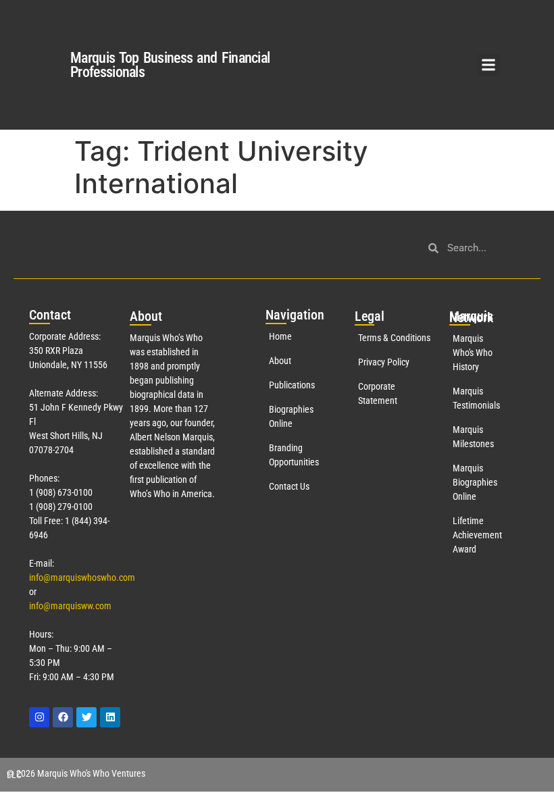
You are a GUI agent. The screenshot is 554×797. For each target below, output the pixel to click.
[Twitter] (86, 717)
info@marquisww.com (70, 605)
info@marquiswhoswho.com (82, 577)
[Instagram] (39, 717)
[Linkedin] (110, 717)
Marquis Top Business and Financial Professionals (170, 64)
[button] (489, 65)
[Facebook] (63, 717)
